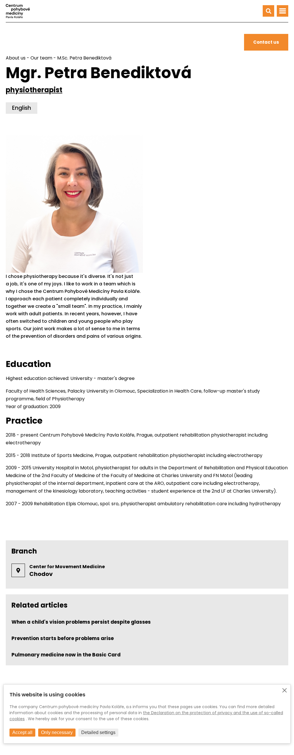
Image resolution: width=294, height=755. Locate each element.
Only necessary (57, 732)
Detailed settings (98, 732)
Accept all (22, 732)
